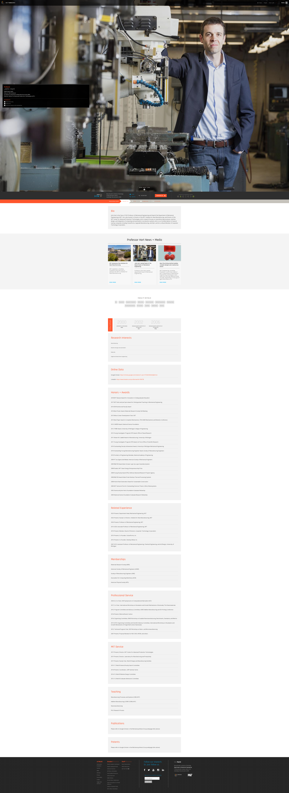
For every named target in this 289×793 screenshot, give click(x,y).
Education (121, 302)
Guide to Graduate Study (112, 786)
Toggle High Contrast (99, 782)
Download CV (159, 195)
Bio (116, 302)
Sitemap (98, 773)
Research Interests (131, 302)
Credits (98, 779)
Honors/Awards (149, 302)
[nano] (193, 197)
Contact (98, 768)
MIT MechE (8, 3)
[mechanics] (178, 197)
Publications (155, 305)
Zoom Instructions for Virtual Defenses (113, 783)
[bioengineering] (191, 197)
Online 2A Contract (111, 769)
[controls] (183, 197)
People (265, 2)
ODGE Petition (110, 778)
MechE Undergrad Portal (112, 766)
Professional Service (130, 305)
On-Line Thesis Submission (113, 780)
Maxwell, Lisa (125, 201)
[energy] (186, 197)
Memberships (170, 302)
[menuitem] (260, 3)
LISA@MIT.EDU (145, 201)
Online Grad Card (111, 775)
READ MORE (113, 282)
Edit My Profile (125, 769)
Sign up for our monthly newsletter (153, 775)
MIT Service (140, 305)
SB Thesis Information (112, 771)
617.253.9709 (157, 201)
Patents (162, 305)
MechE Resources (125, 766)
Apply (98, 770)
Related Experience (160, 302)
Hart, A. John (271, 2)
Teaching (147, 305)
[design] (181, 197)
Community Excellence (99, 765)
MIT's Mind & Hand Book (112, 789)
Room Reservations (126, 764)
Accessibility (99, 777)
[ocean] (188, 197)
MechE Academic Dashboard (113, 764)
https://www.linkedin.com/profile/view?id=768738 (130, 379)
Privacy (98, 775)
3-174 (96, 196)
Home (260, 2)
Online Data (140, 302)
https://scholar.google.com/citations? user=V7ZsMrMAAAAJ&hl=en (138, 375)
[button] (284, 3)
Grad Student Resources (112, 773)
